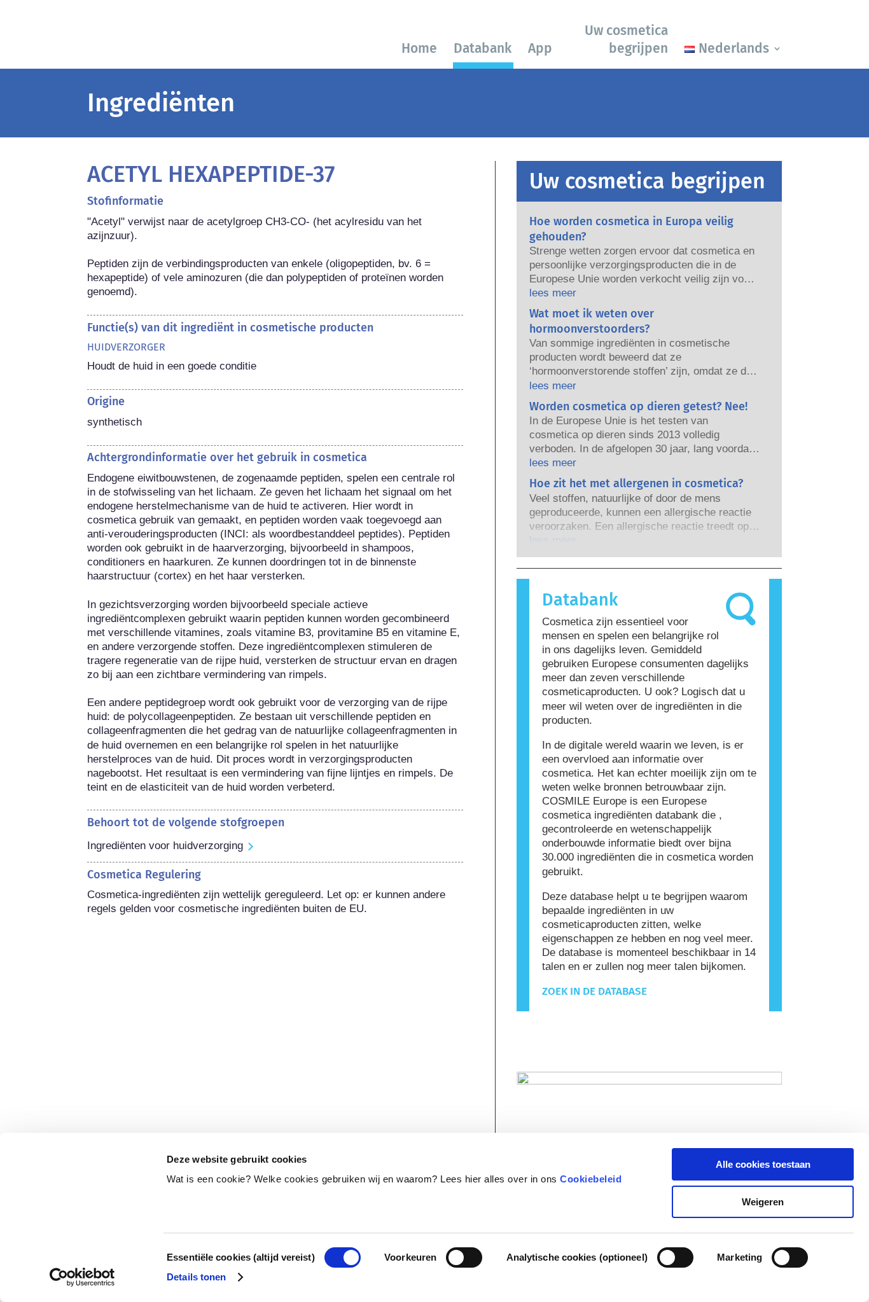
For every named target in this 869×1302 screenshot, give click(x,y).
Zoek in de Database (594, 991)
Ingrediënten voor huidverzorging (165, 846)
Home (419, 48)
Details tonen (196, 1276)
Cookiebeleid (591, 1179)
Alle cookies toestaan (763, 1164)
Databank (482, 48)
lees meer (552, 293)
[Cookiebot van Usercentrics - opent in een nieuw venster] (82, 1277)
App (540, 48)
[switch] (464, 1257)
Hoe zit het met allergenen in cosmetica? (636, 483)
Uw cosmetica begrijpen (626, 39)
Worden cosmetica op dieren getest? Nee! (638, 406)
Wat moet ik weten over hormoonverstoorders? (591, 321)
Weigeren (763, 1201)
